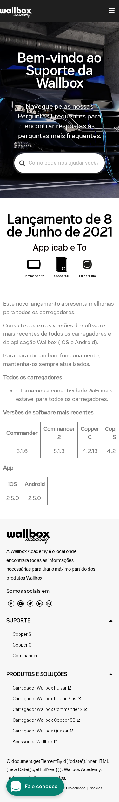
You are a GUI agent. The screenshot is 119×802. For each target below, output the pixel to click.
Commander (25, 656)
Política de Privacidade (66, 788)
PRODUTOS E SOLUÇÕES (36, 674)
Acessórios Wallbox (33, 741)
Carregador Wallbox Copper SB (44, 720)
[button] (59, 620)
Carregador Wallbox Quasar (41, 731)
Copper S (22, 634)
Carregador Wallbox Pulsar (40, 688)
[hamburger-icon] (112, 11)
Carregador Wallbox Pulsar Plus (44, 699)
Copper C (22, 645)
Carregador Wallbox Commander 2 (48, 709)
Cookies (95, 788)
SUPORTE (18, 620)
